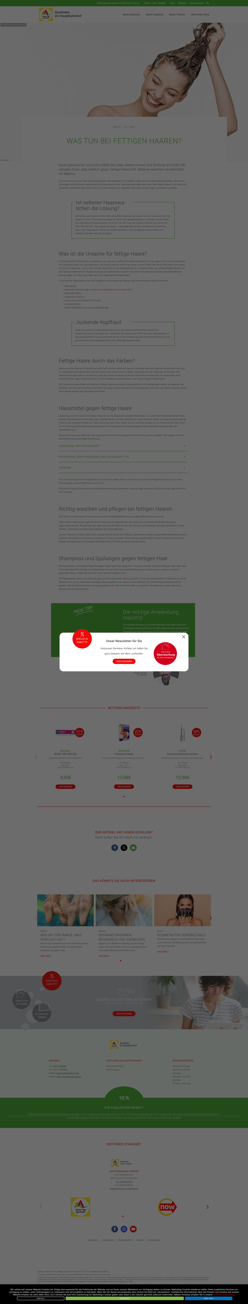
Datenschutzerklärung (224, 1294)
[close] (184, 637)
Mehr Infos (208, 1298)
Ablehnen (41, 1298)
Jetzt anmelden (124, 661)
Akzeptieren (125, 1298)
